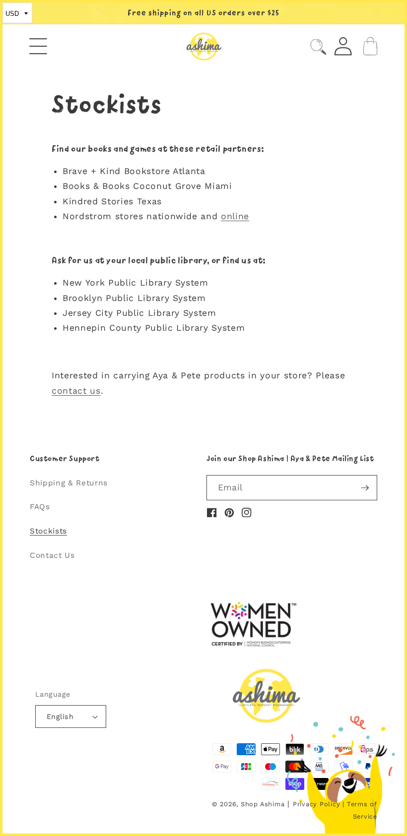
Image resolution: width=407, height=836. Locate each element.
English (60, 716)
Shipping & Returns (69, 482)
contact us (76, 391)
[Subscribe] (365, 488)
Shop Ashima (262, 804)
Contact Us (52, 555)
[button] (38, 46)
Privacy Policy (316, 804)
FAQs (40, 506)
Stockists (48, 531)
